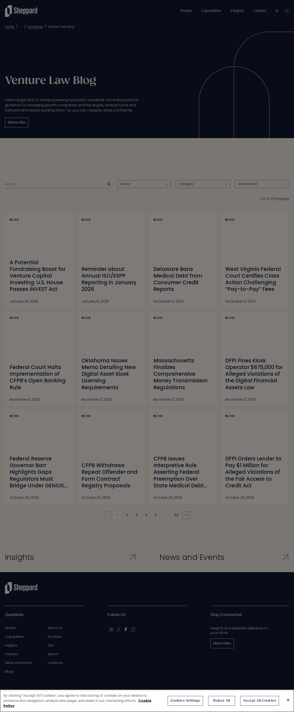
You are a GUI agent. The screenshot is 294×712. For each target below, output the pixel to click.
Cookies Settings (185, 701)
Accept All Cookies (259, 701)
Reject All (221, 701)
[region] (147, 701)
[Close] (288, 700)
